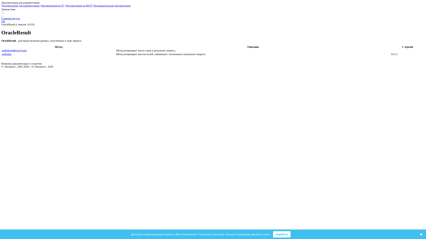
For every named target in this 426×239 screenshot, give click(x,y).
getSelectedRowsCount (14, 50)
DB (3, 21)
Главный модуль (10, 18)
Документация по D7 (52, 5)
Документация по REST (79, 5)
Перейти (282, 234)
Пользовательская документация (111, 5)
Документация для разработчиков (20, 5)
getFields (6, 54)
